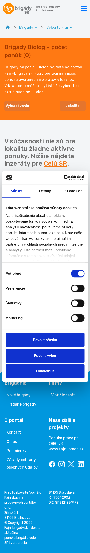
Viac (39, 92)
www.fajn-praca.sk (66, 449)
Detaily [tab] (45, 191)
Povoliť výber (45, 355)
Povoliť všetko (45, 340)
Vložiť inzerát (63, 395)
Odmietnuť (45, 371)
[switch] (77, 288)
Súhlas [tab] (16, 191)
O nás (12, 441)
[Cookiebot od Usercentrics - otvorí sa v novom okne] (64, 178)
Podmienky (17, 450)
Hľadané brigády (21, 404)
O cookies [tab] (73, 191)
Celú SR (55, 163)
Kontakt (14, 432)
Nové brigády (18, 395)
